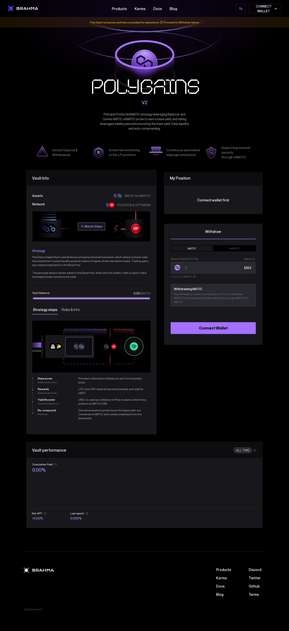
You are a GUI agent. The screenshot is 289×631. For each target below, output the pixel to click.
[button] (32, 396)
